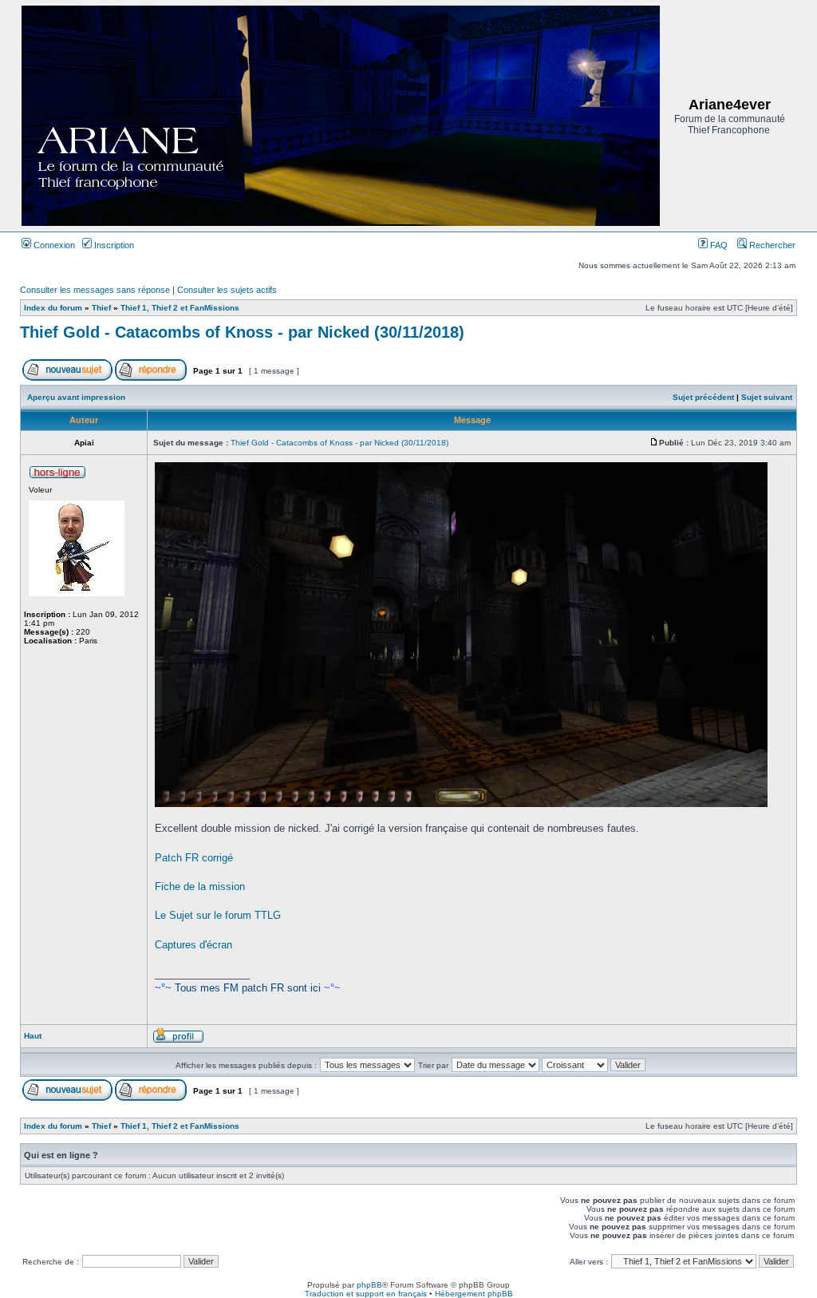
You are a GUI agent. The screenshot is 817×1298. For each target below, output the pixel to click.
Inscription (113, 245)
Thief (101, 307)
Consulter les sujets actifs (227, 290)
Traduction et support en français (366, 1293)
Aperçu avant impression (76, 397)
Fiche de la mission (200, 886)
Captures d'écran (193, 945)
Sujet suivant (766, 397)
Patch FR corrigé (194, 858)
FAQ (718, 245)
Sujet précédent (703, 397)
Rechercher (771, 245)
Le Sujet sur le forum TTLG (218, 915)
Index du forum (53, 307)
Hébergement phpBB (474, 1293)
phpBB (369, 1284)
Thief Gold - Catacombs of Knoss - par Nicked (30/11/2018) (242, 332)
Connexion (53, 245)
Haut (32, 1035)
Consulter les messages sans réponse (95, 290)
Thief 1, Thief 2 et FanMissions (179, 307)
